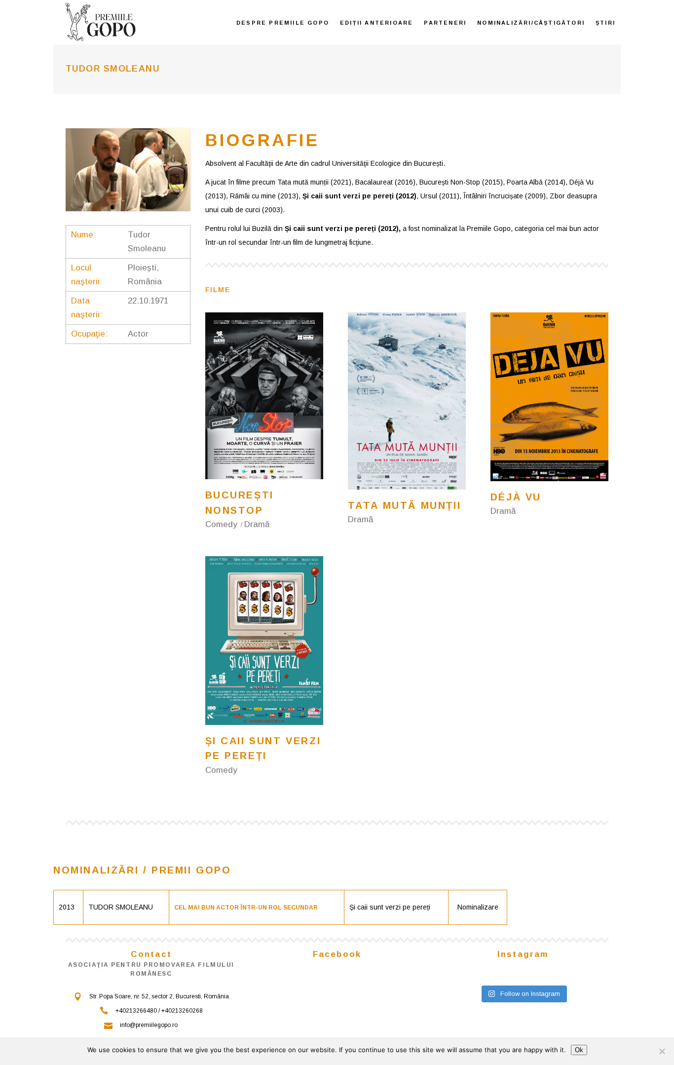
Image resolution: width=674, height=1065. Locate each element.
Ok (579, 1050)
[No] (662, 1051)
